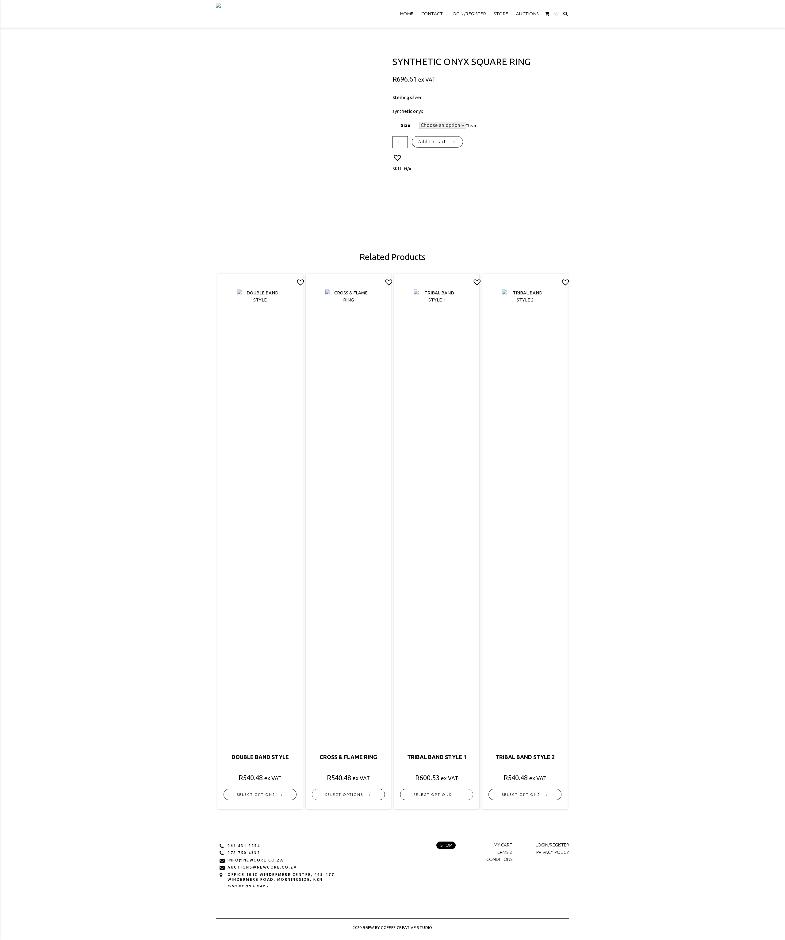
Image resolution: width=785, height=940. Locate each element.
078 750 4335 (244, 853)
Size (405, 125)
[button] (397, 158)
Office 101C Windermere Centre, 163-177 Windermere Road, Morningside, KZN (281, 877)
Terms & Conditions (499, 856)
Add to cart (432, 141)
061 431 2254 (244, 846)
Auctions (527, 13)
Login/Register (468, 13)
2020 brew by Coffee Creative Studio (392, 927)
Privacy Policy (552, 852)
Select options (256, 794)
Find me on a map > (248, 886)
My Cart (503, 844)
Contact (432, 13)
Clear (471, 125)
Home (407, 13)
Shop (446, 845)
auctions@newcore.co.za (262, 867)
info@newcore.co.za (255, 860)
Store (501, 13)
